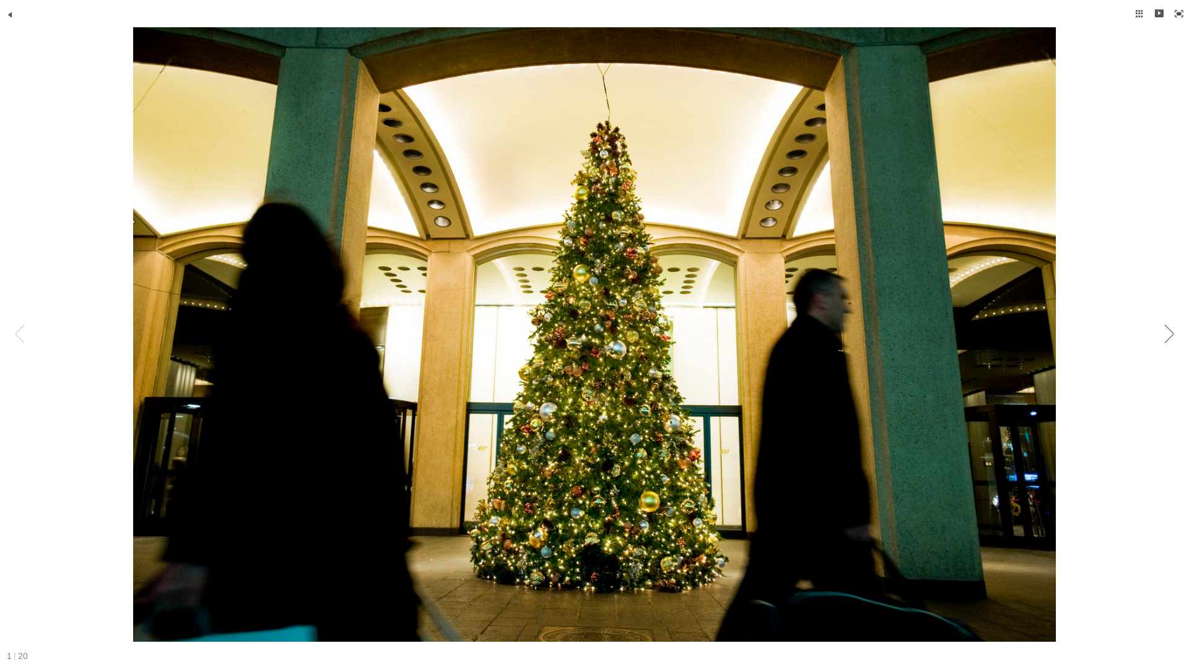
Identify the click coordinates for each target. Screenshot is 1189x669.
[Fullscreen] (1179, 13)
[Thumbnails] (1139, 13)
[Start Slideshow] (1159, 13)
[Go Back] (10, 14)
